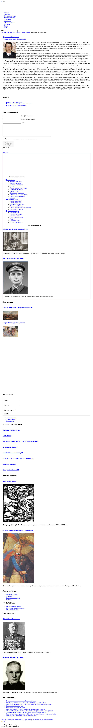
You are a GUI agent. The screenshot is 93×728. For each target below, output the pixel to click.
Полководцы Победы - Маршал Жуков (15, 229)
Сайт (22, 122)
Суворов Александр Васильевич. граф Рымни (18, 530)
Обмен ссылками (47, 719)
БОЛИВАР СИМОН (9, 464)
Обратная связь (36, 719)
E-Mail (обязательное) (28, 119)
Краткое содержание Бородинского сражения (18, 307)
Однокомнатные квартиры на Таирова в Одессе (21, 701)
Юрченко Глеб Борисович (11, 37)
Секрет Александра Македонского (14, 323)
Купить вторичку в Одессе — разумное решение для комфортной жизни (28, 704)
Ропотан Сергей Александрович (16, 105)
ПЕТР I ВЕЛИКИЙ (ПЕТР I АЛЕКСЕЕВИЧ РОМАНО (21, 441)
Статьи (9, 719)
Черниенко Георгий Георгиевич (13, 657)
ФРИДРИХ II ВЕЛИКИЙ (11, 470)
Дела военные (25, 32)
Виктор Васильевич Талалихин (13, 258)
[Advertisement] (46, 6)
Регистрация (10, 421)
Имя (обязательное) (27, 116)
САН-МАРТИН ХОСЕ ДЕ (11, 430)
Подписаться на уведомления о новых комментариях (21, 139)
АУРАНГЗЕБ (7, 436)
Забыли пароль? (11, 418)
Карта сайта (27, 719)
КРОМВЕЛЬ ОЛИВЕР (10, 447)
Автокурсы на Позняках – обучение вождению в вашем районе (26, 702)
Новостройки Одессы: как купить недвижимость (21, 715)
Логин (6, 400)
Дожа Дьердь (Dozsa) (9, 481)
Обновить (6, 147)
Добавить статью (17, 719)
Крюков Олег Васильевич (14, 102)
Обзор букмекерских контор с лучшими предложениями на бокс (26, 712)
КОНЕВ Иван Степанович (11, 619)
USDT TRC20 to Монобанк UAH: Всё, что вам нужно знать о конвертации (29, 710)
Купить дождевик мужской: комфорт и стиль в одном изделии (25, 709)
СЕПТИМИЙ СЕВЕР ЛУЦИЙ (13, 453)
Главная (3, 32)
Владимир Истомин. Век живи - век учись (19, 104)
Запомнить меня (9, 410)
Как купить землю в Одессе (14, 706)
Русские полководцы (13, 32)
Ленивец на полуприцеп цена (15, 707)
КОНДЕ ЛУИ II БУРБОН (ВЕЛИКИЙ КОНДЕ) (18, 458)
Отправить (6, 152)
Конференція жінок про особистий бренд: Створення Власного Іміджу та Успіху (31, 714)
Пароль (6, 405)
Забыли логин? (11, 419)
